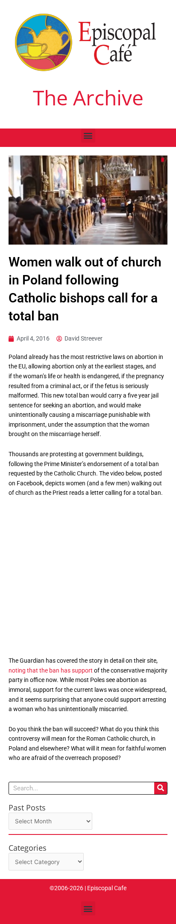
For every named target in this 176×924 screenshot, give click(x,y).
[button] (88, 136)
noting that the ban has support (51, 670)
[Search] (160, 788)
